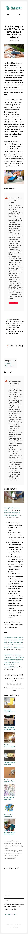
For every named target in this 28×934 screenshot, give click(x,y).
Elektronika (15, 841)
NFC (21, 846)
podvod (6, 848)
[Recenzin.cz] (14, 8)
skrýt (14, 361)
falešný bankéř (14, 846)
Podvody (8, 841)
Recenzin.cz (14, 925)
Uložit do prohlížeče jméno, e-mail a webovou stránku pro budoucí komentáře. (14, 906)
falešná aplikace (10, 843)
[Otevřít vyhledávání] (20, 15)
